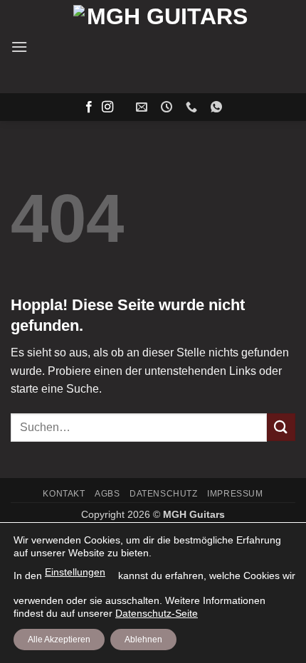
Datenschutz (164, 494)
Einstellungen (75, 572)
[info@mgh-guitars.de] (143, 107)
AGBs (107, 494)
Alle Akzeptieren (59, 640)
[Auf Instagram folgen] (107, 107)
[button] (19, 46)
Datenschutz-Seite (156, 613)
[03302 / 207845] (193, 107)
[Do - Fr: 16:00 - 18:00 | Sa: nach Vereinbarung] (168, 107)
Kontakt (64, 494)
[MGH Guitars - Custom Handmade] (161, 46)
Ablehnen (143, 640)
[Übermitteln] (281, 427)
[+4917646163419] (218, 107)
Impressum (235, 494)
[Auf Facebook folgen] (89, 107)
